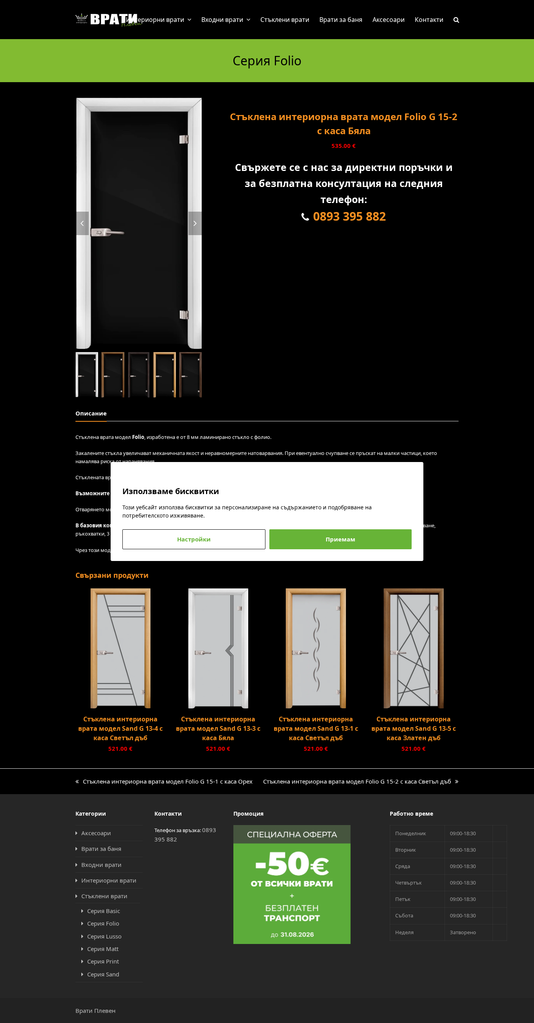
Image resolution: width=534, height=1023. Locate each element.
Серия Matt (102, 949)
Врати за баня (101, 848)
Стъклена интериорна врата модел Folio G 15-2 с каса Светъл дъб (357, 781)
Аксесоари (96, 833)
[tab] (91, 413)
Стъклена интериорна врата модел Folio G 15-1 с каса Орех (164, 781)
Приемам (340, 539)
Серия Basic (103, 911)
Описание (91, 413)
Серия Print (103, 961)
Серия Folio (103, 923)
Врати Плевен (95, 1010)
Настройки (194, 539)
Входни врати (101, 864)
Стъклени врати (104, 896)
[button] (456, 19)
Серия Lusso (104, 936)
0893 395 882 (349, 216)
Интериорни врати (108, 880)
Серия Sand (103, 974)
